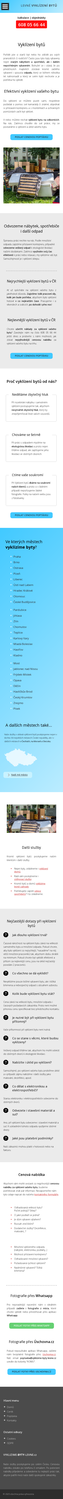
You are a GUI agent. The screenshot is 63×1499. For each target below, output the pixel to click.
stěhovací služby (23, 879)
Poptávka (12, 1416)
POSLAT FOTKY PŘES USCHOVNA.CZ (31, 1371)
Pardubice (19, 610)
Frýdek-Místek (22, 674)
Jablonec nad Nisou (25, 669)
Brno (16, 562)
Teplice (18, 632)
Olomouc (19, 596)
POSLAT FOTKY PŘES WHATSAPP (31, 1325)
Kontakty (11, 1420)
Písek (16, 708)
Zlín (15, 621)
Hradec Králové (23, 590)
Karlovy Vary (21, 638)
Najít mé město (19, 774)
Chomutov (19, 627)
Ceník (10, 1411)
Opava (17, 680)
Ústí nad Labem (23, 585)
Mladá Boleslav (22, 644)
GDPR (10, 1443)
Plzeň (16, 573)
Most (16, 663)
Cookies (11, 1438)
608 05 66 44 (31, 24)
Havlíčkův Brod (22, 691)
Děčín (17, 686)
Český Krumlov (22, 697)
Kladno (17, 655)
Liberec (18, 579)
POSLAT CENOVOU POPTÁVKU (31, 136)
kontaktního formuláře (46, 1194)
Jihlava (17, 615)
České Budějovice (24, 602)
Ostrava (18, 568)
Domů (10, 1407)
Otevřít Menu (5, 6)
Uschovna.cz (49, 1354)
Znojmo (18, 703)
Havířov (18, 649)
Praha (17, 556)
